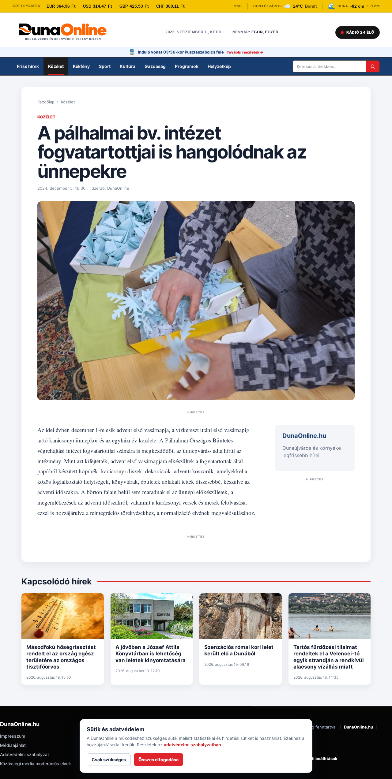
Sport (105, 66)
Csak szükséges (109, 759)
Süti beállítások (322, 758)
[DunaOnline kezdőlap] (65, 32)
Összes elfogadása (158, 759)
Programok (186, 66)
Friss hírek (28, 66)
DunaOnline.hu (358, 727)
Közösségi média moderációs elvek (35, 763)
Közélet (56, 66)
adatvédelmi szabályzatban (192, 744)
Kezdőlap (46, 101)
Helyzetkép (219, 66)
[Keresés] (372, 66)
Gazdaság (155, 66)
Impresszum (12, 736)
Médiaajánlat (13, 745)
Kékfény (81, 66)
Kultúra (127, 66)
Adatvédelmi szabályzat (24, 754)
